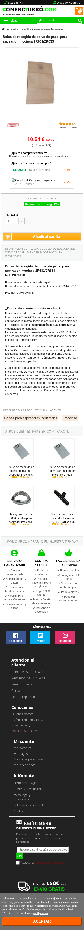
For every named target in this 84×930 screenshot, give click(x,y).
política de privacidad (49, 862)
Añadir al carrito (46, 236)
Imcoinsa (70, 418)
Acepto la (42, 863)
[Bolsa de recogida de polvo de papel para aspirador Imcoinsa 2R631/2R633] (41, 119)
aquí (74, 905)
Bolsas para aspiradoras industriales (30, 418)
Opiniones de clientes (26, 731)
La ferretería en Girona (27, 719)
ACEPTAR (42, 921)
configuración (40, 913)
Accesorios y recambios (19, 29)
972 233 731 (16, 2)
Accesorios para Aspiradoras (48, 29)
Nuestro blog (20, 725)
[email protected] (23, 684)
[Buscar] (80, 20)
